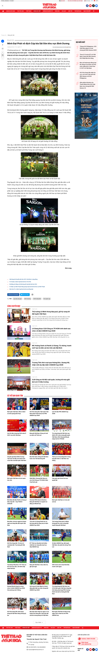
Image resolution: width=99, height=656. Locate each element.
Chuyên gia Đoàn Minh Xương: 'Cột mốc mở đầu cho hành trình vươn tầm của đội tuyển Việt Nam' (16, 458)
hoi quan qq (47, 298)
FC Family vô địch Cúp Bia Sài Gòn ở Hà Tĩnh (20, 281)
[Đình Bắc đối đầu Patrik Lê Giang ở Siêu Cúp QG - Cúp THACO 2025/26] (17, 492)
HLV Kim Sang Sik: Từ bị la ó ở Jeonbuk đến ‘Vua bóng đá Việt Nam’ (16, 545)
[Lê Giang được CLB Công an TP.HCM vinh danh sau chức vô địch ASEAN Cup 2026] (18, 332)
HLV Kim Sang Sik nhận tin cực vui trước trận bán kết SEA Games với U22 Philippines (88, 75)
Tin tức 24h (20, 11)
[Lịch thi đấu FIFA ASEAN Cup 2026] (61, 404)
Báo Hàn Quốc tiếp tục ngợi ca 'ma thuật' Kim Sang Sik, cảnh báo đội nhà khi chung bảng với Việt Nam (39, 613)
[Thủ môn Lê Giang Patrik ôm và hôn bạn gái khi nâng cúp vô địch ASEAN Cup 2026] (39, 514)
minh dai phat (37, 298)
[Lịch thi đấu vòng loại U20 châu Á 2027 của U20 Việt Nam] (17, 425)
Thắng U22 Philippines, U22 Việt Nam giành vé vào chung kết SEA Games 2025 (88, 48)
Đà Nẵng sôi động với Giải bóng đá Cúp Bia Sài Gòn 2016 (23, 284)
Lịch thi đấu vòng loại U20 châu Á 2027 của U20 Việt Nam (16, 434)
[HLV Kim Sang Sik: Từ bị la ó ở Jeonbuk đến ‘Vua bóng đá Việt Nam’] (17, 535)
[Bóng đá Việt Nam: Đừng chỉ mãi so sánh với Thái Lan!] (39, 425)
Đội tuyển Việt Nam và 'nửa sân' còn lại (61, 500)
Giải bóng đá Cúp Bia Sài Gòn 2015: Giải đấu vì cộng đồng (23, 279)
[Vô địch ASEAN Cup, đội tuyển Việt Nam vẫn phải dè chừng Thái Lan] (61, 535)
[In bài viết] (2, 48)
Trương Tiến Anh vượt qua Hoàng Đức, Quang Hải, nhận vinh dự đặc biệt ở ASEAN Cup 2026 (51, 364)
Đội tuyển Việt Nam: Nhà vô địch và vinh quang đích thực (16, 412)
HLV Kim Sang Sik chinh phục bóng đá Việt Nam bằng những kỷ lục (16, 613)
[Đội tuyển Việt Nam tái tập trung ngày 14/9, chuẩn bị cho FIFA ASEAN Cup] (61, 604)
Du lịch (64, 11)
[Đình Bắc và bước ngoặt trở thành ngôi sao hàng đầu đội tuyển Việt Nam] (17, 514)
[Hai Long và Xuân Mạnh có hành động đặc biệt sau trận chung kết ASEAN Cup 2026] (39, 578)
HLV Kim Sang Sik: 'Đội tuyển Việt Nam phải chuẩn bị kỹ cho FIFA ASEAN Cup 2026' (39, 413)
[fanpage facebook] (87, 5)
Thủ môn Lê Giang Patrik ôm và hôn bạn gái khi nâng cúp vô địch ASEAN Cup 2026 (39, 523)
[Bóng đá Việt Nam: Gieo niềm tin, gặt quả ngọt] (39, 557)
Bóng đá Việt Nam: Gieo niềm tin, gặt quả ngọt (39, 565)
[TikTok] (97, 0)
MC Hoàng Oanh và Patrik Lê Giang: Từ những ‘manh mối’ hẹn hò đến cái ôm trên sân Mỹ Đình (51, 347)
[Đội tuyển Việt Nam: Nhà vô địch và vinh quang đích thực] (17, 404)
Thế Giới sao (77, 11)
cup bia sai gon (17, 298)
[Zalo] (96, 5)
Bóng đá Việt (37, 11)
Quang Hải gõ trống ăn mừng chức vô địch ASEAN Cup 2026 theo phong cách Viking (16, 588)
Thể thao (28, 11)
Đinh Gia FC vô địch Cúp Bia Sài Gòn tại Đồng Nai (21, 289)
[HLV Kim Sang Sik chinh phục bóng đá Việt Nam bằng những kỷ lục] (17, 604)
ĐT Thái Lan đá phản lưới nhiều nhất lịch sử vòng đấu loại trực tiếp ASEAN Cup (38, 545)
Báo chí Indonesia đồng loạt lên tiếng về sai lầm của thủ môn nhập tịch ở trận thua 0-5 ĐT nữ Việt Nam (88, 65)
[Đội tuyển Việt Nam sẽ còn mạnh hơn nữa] (17, 470)
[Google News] (61, 47)
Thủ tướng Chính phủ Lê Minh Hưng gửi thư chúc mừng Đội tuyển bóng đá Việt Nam (60, 523)
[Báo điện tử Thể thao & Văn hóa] (49, 5)
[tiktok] (93, 5)
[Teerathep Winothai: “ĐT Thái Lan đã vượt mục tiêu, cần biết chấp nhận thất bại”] (17, 557)
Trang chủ (3, 35)
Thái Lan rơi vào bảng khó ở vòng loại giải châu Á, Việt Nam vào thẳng (61, 458)
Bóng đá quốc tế (48, 11)
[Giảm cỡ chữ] (2, 58)
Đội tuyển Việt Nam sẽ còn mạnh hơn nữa (16, 479)
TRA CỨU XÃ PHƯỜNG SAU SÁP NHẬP (75, 0)
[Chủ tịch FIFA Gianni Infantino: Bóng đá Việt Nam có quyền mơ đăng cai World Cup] (39, 492)
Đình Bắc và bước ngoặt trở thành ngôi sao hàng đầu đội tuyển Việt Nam (16, 523)
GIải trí (70, 11)
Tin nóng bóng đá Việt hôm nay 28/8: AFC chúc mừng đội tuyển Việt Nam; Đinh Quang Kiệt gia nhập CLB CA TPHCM (61, 436)
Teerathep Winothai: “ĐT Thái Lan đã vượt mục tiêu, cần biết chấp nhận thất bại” (16, 566)
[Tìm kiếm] (2, 5)
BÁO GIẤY (63, 0)
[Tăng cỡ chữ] (2, 52)
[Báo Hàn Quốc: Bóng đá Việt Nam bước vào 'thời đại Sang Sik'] (39, 449)
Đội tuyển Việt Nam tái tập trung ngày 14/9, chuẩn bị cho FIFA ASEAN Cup (61, 613)
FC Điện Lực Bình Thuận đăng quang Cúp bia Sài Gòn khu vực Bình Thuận (27, 286)
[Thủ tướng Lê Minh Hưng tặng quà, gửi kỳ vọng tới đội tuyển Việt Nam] (18, 315)
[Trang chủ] (3, 11)
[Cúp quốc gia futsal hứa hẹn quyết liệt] (61, 470)
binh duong (27, 298)
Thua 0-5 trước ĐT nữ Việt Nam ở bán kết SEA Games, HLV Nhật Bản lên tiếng (88, 56)
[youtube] (90, 5)
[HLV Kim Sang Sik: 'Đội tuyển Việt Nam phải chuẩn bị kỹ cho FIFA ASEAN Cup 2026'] (39, 404)
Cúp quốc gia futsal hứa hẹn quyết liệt (60, 479)
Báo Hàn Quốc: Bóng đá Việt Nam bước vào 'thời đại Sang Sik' (39, 457)
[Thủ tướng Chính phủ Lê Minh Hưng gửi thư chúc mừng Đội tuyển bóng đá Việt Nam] (61, 514)
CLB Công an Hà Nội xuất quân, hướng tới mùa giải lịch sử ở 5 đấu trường (51, 381)
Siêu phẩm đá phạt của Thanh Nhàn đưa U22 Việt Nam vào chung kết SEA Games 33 (87, 85)
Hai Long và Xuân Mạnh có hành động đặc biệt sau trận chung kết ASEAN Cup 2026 (39, 588)
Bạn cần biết (87, 11)
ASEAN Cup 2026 (10, 11)
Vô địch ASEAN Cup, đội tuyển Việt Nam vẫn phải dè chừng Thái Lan (61, 545)
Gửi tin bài (88, 0)
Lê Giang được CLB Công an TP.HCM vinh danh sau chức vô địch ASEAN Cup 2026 (51, 330)
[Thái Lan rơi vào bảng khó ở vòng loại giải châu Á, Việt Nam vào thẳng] (61, 449)
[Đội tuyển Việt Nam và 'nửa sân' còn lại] (61, 492)
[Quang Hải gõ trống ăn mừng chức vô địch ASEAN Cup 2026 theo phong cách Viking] (17, 578)
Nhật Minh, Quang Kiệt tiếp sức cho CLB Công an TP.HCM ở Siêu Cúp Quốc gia (39, 480)
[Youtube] (94, 0)
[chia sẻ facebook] (2, 44)
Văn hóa (57, 11)
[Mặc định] (3, 55)
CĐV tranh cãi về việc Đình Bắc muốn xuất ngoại (60, 565)
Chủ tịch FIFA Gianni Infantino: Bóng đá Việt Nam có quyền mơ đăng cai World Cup (38, 501)
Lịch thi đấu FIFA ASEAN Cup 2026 (60, 412)
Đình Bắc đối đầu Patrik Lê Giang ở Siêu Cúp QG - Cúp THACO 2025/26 (17, 501)
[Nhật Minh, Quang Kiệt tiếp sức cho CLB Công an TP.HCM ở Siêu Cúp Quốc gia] (39, 470)
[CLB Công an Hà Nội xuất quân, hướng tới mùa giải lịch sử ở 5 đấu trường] (18, 383)
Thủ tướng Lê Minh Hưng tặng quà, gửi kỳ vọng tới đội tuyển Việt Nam (51, 313)
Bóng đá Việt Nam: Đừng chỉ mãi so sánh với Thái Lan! (39, 434)
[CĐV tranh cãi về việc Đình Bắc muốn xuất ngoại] (61, 557)
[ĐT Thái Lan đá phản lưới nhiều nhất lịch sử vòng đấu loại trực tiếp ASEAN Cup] (39, 535)
